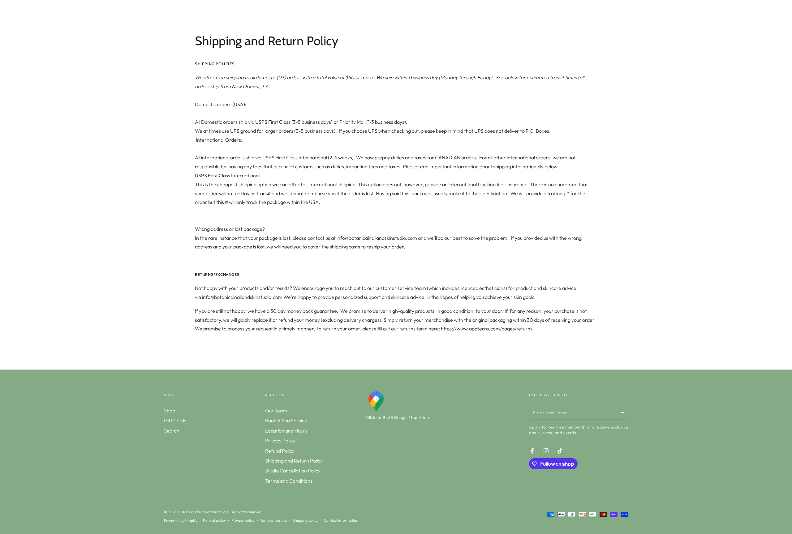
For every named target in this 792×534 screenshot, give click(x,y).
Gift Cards (175, 420)
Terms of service (273, 520)
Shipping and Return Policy (294, 461)
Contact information (341, 520)
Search (171, 431)
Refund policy (214, 520)
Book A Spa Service (286, 420)
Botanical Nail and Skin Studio (204, 512)
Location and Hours (286, 431)
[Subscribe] (624, 412)
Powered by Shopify (180, 520)
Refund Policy (280, 451)
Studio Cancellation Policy (293, 470)
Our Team (276, 410)
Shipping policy (305, 520)
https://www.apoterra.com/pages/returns (486, 328)
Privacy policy (243, 520)
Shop (169, 410)
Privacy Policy (280, 440)
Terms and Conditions (288, 481)
